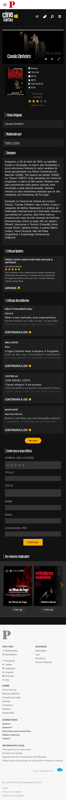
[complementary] (33, 400)
